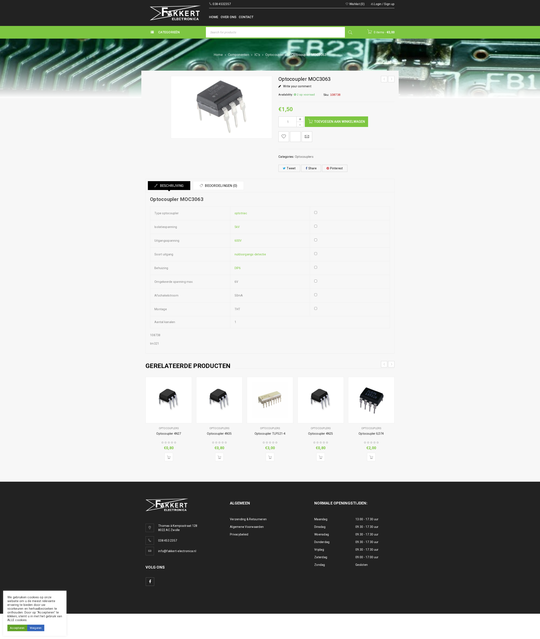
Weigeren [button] (36, 628)
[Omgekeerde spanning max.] (350, 284)
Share (312, 168)
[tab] (169, 185)
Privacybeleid (239, 534)
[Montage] (350, 312)
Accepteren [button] (17, 628)
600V (238, 240)
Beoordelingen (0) (220, 186)
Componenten (238, 55)
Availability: (285, 94)
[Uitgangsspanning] (350, 243)
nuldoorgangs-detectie (250, 254)
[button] (169, 457)
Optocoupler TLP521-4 (270, 433)
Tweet (291, 168)
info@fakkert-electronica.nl (177, 551)
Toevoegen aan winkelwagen (339, 122)
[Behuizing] (350, 271)
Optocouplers (275, 55)
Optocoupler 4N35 (219, 433)
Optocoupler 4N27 (168, 433)
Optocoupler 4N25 (320, 433)
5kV (237, 227)
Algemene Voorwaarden (247, 526)
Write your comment (297, 86)
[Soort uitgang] (350, 257)
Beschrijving (171, 186)
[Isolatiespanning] (350, 230)
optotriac (241, 213)
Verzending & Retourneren (248, 519)
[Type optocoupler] (350, 216)
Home (218, 55)
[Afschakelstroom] (350, 298)
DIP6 (238, 268)
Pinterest (336, 168)
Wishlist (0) (356, 4)
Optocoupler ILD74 (371, 433)
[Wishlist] (283, 136)
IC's (257, 55)
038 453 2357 (167, 540)
